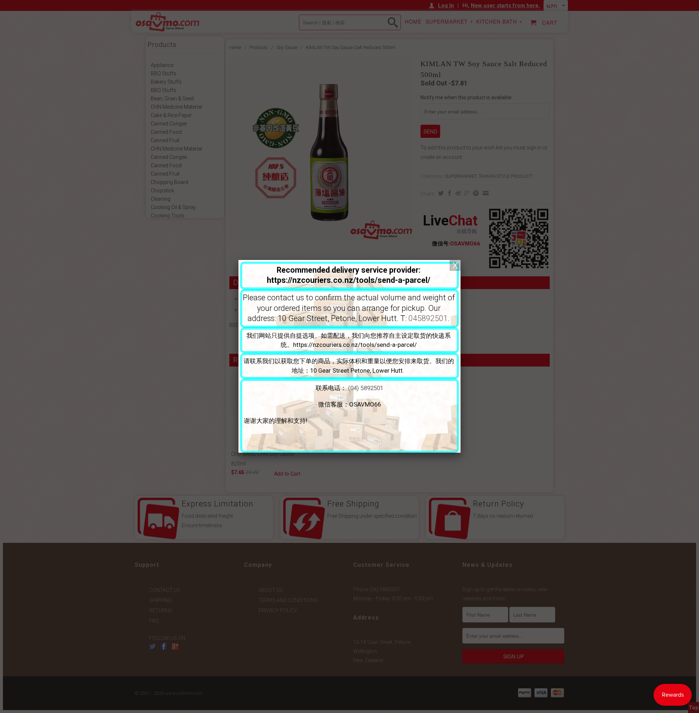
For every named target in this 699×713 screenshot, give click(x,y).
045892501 (428, 318)
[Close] (455, 265)
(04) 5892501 (365, 388)
